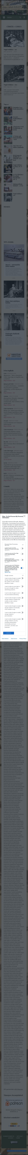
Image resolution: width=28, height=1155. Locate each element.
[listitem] (14, 545)
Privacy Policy (22, 638)
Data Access (14, 638)
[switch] (22, 548)
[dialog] (14, 577)
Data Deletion (5, 638)
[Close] (24, 516)
